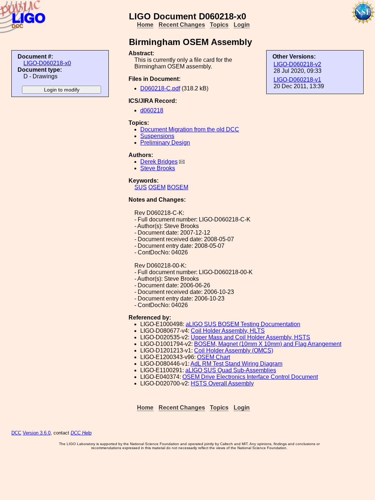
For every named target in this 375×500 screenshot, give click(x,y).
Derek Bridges (159, 161)
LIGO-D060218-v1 (297, 80)
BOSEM (177, 187)
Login (242, 25)
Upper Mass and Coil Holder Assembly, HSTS (250, 337)
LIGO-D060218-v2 (297, 64)
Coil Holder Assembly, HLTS (228, 331)
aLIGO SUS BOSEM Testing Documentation (243, 324)
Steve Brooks (157, 168)
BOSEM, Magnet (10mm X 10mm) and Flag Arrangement (267, 344)
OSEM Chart (213, 357)
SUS (140, 187)
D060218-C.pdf (160, 88)
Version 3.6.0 (37, 433)
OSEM (157, 187)
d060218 (151, 110)
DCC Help (81, 433)
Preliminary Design (165, 142)
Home (145, 25)
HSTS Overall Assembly (222, 383)
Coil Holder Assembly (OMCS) (233, 350)
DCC (16, 433)
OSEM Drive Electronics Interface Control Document (250, 377)
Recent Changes (182, 25)
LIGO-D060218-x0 (47, 63)
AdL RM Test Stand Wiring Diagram (236, 364)
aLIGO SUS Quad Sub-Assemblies (230, 370)
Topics (219, 25)
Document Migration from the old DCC (189, 129)
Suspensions (157, 136)
